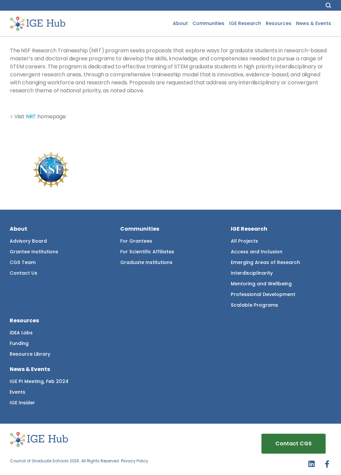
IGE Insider (22, 402)
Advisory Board (28, 241)
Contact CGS (293, 443)
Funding (19, 343)
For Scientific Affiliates (147, 251)
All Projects (244, 241)
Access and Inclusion (256, 251)
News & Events (313, 23)
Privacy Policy (134, 461)
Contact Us (23, 273)
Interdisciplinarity (252, 273)
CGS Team (23, 262)
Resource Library (30, 354)
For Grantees (136, 241)
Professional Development (263, 294)
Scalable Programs (254, 305)
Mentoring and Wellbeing (261, 283)
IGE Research (245, 23)
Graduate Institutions (146, 262)
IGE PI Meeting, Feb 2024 (39, 381)
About (180, 23)
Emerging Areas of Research (265, 262)
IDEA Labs (21, 332)
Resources (278, 23)
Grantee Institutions (34, 251)
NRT (31, 116)
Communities (208, 23)
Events (17, 392)
